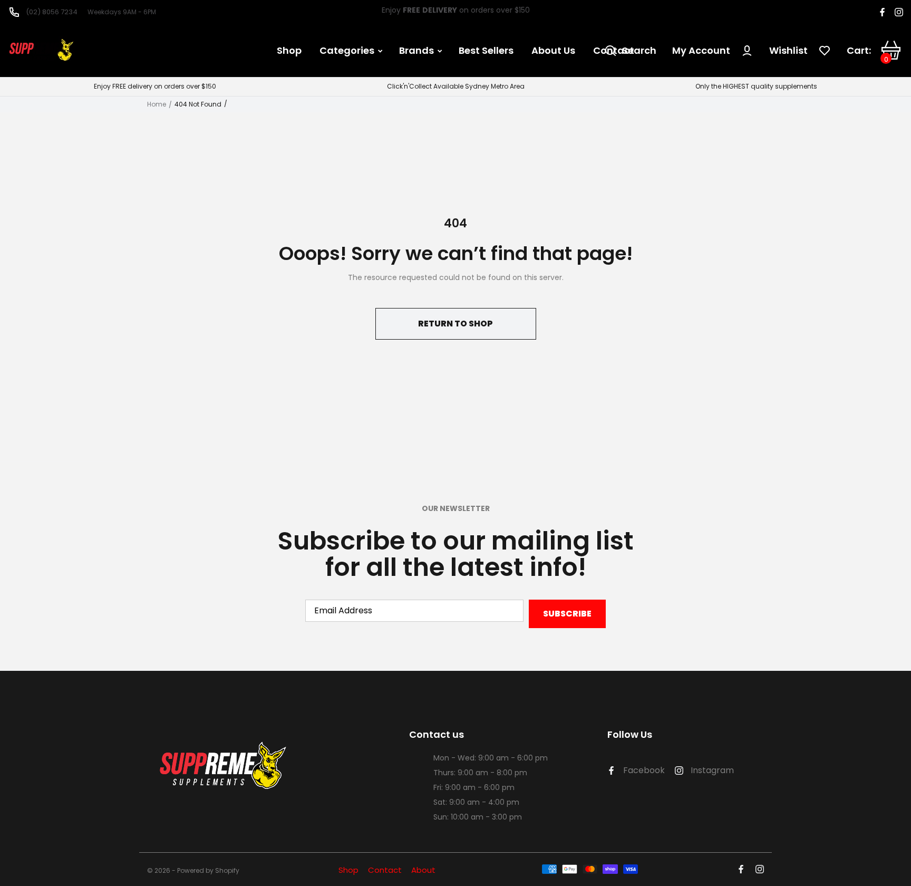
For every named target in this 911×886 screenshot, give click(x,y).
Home (156, 104)
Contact (385, 870)
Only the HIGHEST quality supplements (756, 86)
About (423, 870)
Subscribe (567, 614)
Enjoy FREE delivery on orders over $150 (155, 86)
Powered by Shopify (208, 871)
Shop (348, 870)
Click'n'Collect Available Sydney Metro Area (456, 86)
